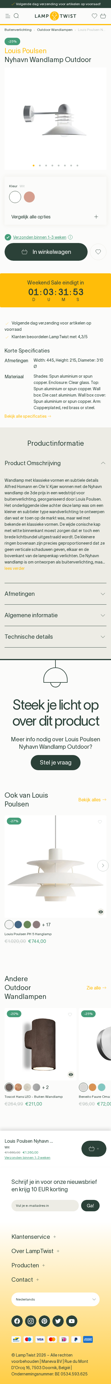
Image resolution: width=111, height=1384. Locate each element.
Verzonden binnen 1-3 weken (27, 1157)
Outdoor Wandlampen (55, 29)
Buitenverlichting (18, 29)
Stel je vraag (55, 762)
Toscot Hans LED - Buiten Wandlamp (34, 1096)
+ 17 (46, 924)
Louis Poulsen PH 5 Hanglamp (28, 934)
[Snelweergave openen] (100, 912)
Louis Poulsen (26, 51)
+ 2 (45, 1087)
